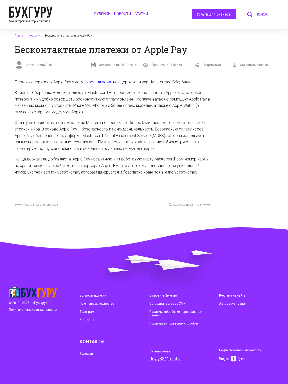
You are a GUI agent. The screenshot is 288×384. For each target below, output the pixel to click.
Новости (122, 14)
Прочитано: (167, 65)
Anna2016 (44, 65)
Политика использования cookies (174, 323)
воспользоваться (102, 82)
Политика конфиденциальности (33, 309)
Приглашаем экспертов (97, 303)
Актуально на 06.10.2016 (118, 65)
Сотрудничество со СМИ (167, 303)
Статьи (141, 14)
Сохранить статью (254, 65)
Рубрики (102, 14)
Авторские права (232, 303)
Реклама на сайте (232, 295)
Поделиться (212, 65)
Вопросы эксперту (93, 295)
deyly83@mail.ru (165, 359)
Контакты (87, 320)
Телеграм (87, 311)
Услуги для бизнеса (214, 14)
